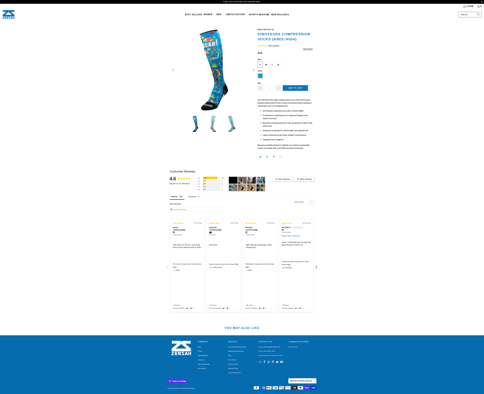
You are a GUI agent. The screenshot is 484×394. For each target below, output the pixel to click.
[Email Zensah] (260, 362)
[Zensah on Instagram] (269, 362)
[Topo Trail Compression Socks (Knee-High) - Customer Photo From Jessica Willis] (233, 187)
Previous (167, 265)
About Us (201, 360)
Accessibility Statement (237, 347)
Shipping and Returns (236, 351)
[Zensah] (9, 14)
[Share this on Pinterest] (274, 157)
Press (200, 351)
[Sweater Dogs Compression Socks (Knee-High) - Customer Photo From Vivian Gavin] (242, 187)
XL (278, 65)
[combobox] (470, 14)
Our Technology (204, 364)
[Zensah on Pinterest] (273, 362)
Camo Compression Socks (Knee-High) (223, 264)
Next (316, 265)
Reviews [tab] (174, 196)
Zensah (176, 388)
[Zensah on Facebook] (264, 362)
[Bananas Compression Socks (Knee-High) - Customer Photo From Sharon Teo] (233, 180)
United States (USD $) (301, 381)
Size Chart (232, 360)
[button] (209, 14)
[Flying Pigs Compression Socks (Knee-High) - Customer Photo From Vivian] (242, 180)
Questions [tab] (192, 196)
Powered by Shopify (187, 388)
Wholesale (202, 368)
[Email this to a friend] (280, 157)
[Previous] (173, 70)
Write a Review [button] (306, 179)
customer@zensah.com (271, 347)
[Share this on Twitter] (260, 157)
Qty (259, 83)
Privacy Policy (233, 364)
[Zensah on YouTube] (281, 362)
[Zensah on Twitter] (277, 362)
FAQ (229, 355)
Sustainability (203, 355)
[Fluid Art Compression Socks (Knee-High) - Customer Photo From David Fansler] (251, 180)
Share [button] (178, 305)
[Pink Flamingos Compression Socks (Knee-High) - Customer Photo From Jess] (260, 180)
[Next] (253, 70)
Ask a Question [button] (284, 179)
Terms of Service (234, 373)
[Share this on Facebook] (267, 157)
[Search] (478, 14)
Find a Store (293, 347)
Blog (199, 347)
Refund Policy (233, 368)
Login (469, 6)
